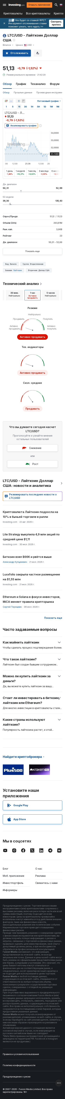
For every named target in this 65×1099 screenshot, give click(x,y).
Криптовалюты (13, 13)
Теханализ (38, 84)
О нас (38, 868)
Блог (5, 868)
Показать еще (32, 251)
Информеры (10, 890)
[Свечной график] (6, 101)
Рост (35, 463)
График (21, 84)
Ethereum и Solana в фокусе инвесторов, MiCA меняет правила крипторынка (31, 599)
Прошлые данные (23, 92)
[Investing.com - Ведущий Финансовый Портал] (17, 4)
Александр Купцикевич (15, 562)
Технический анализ (21, 284)
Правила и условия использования (21, 1054)
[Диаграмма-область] (11, 101)
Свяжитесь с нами (46, 882)
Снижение (35, 447)
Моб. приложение (13, 875)
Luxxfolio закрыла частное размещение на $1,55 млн (31, 577)
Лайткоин (17, 270)
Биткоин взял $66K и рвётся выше (27, 557)
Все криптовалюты (38, 13)
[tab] (14, 295)
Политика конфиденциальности (19, 1065)
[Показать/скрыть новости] (23, 101)
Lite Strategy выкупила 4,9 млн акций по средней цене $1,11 (31, 537)
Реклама (40, 875)
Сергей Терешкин (12, 607)
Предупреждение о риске (17, 1076)
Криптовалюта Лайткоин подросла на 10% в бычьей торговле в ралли (30, 514)
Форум (54, 84)
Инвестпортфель (13, 882)
